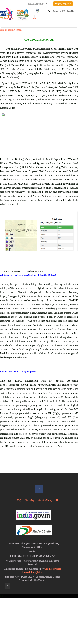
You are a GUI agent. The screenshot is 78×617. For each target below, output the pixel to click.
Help (58, 500)
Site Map (29, 500)
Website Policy (45, 500)
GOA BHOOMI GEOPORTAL (39, 39)
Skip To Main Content (11, 29)
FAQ (19, 500)
